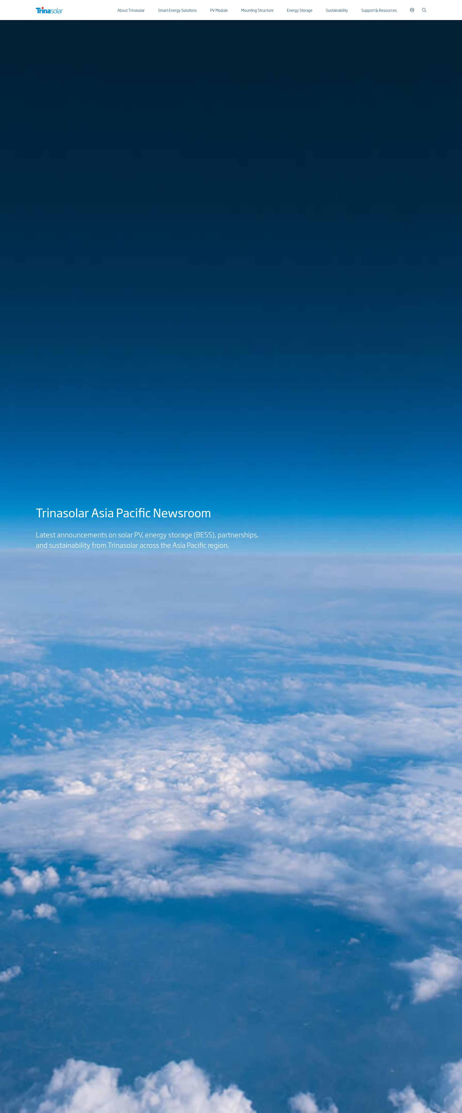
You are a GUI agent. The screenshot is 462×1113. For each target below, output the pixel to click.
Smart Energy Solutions (177, 10)
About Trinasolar (131, 10)
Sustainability (337, 10)
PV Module (219, 10)
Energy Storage (300, 10)
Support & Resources (379, 10)
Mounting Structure (257, 10)
